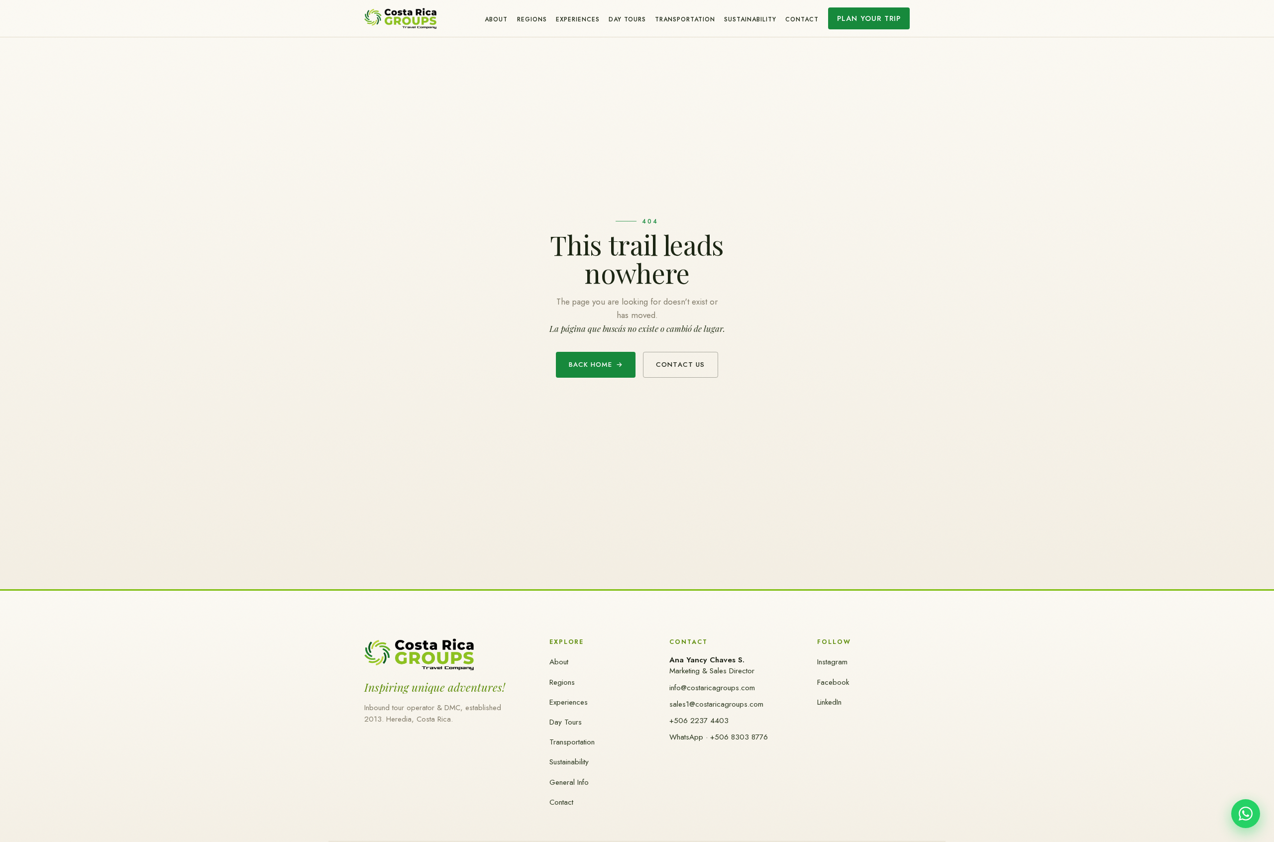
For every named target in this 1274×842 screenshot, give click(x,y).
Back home (596, 364)
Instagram (832, 661)
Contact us (680, 364)
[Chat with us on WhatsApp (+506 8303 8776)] (1245, 813)
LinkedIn (829, 702)
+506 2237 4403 (699, 720)
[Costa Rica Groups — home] (400, 18)
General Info (569, 782)
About (496, 18)
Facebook (833, 682)
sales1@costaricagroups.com (716, 704)
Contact (802, 18)
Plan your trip (869, 18)
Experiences (578, 18)
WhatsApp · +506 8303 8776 (718, 737)
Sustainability (750, 18)
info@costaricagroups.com (712, 687)
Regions (532, 18)
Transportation (685, 18)
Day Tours (627, 18)
